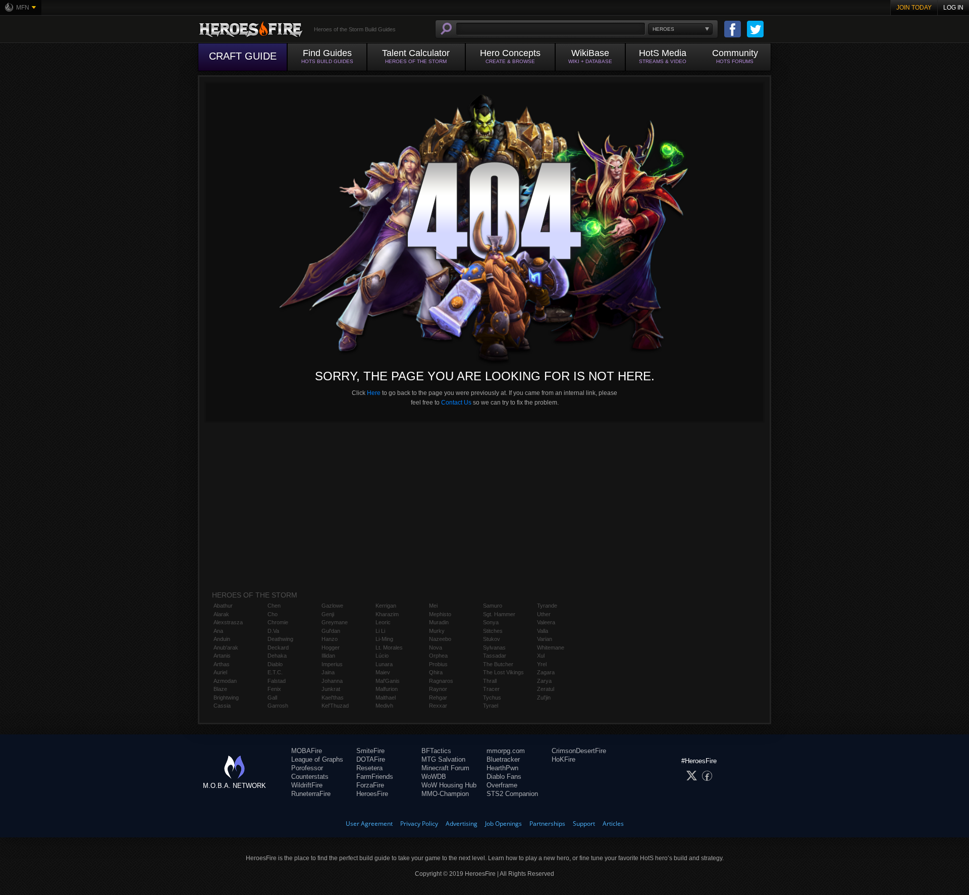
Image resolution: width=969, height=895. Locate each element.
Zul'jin (544, 697)
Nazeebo (440, 639)
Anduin (221, 639)
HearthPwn (502, 768)
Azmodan (225, 681)
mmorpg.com (506, 751)
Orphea (438, 656)
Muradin (439, 622)
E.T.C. (275, 672)
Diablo (275, 664)
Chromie (277, 622)
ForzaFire (370, 785)
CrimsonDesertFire (579, 751)
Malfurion (386, 689)
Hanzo (329, 639)
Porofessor (307, 768)
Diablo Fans (504, 776)
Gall (272, 697)
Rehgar (438, 697)
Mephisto (440, 614)
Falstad (276, 681)
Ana (218, 631)
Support (584, 823)
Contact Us (456, 402)
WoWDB (433, 776)
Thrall (490, 681)
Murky (437, 631)
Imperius (332, 664)
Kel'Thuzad (335, 706)
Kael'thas (332, 697)
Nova (435, 647)
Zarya (544, 681)
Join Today (914, 7)
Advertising (461, 823)
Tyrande (547, 606)
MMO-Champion (445, 794)
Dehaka (277, 656)
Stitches (493, 631)
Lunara (384, 664)
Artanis (222, 656)
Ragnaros (441, 681)
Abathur (223, 606)
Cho (272, 614)
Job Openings (503, 823)
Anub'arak (225, 647)
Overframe (502, 785)
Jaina (328, 672)
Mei (433, 606)
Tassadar (494, 656)
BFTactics (436, 751)
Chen (274, 606)
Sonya (491, 622)
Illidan (328, 656)
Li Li (380, 631)
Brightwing (226, 697)
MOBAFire (306, 751)
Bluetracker (503, 759)
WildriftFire (306, 785)
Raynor (438, 689)
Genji (327, 614)
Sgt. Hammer (499, 614)
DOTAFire (370, 759)
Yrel (542, 664)
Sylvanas (494, 647)
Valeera (546, 622)
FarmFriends (374, 776)
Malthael (385, 697)
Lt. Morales (389, 647)
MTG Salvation (443, 759)
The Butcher (498, 664)
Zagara (546, 672)
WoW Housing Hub (448, 785)
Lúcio (382, 656)
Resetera (369, 768)
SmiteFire (370, 751)
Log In (953, 7)
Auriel (220, 672)
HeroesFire (372, 794)
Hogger (330, 647)
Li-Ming (384, 639)
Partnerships (547, 823)
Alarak (221, 614)
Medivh (384, 706)
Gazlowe (332, 606)
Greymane (334, 622)
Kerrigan (385, 606)
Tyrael (490, 706)
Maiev (382, 672)
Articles (613, 823)
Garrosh (277, 706)
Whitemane (550, 647)
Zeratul (545, 689)
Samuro (492, 606)
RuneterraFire (311, 794)
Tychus (492, 697)
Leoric (383, 622)
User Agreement (369, 823)
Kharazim (387, 614)
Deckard (278, 647)
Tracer (491, 689)
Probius (438, 664)
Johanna (332, 681)
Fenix (274, 689)
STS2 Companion (512, 794)
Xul (541, 656)
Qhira (436, 672)
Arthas (221, 664)
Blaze (220, 689)
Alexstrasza (228, 622)
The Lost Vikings (503, 672)
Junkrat (330, 689)
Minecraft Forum (445, 768)
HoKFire (563, 759)
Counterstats (310, 776)
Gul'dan (330, 631)
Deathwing (280, 639)
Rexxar (438, 706)
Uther (544, 614)
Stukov (491, 639)
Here (374, 392)
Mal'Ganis (387, 681)
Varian (544, 639)
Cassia (222, 706)
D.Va (273, 631)
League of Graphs (317, 759)
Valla (542, 631)
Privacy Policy (419, 823)
